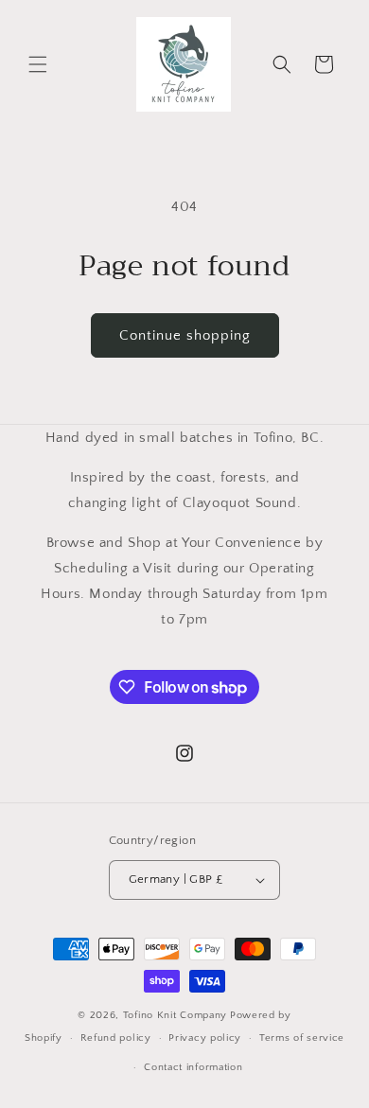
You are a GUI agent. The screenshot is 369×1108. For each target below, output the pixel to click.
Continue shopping (185, 335)
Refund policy (115, 1038)
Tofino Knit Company (175, 1015)
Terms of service (301, 1038)
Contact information (193, 1067)
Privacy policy (204, 1038)
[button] (38, 64)
